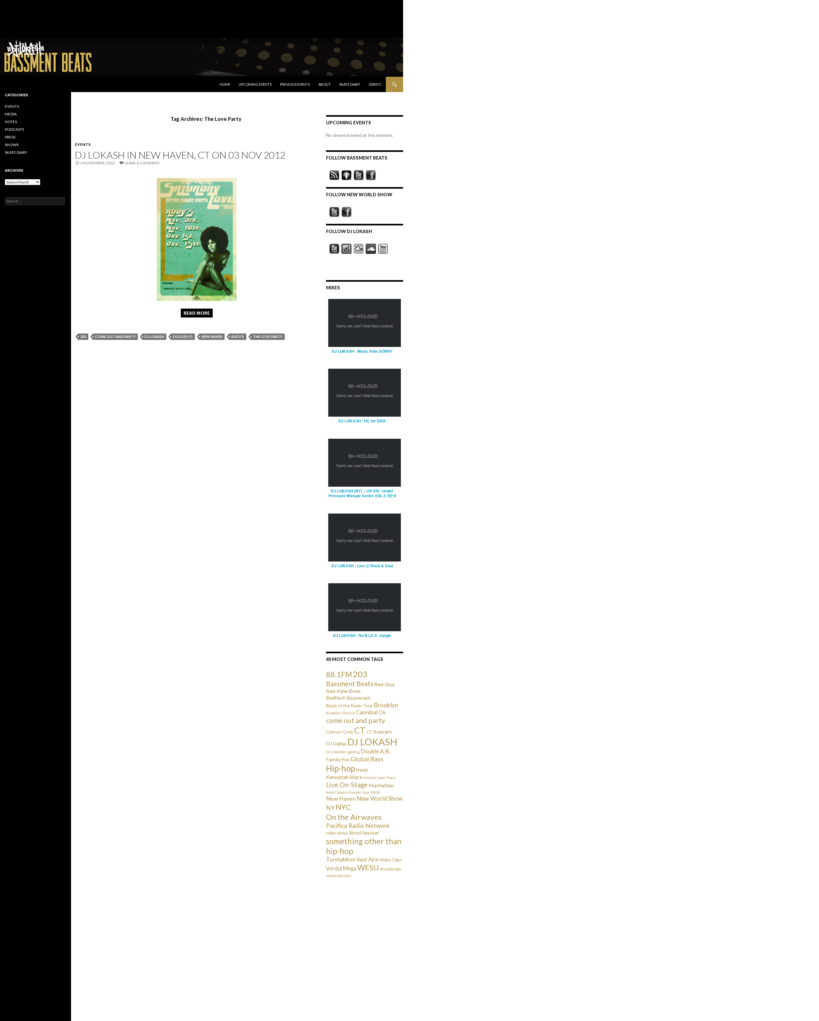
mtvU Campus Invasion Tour (348, 792)
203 (83, 336)
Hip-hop (340, 768)
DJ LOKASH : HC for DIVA (362, 421)
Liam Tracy (386, 777)
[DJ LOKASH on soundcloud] (371, 249)
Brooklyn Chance (340, 713)
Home (225, 84)
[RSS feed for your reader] (334, 175)
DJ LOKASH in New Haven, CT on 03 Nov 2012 (180, 155)
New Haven (212, 336)
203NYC (375, 84)
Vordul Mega (341, 868)
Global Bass (367, 759)
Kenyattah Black (344, 777)
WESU (368, 867)
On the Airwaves (354, 817)
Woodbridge (390, 869)
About (324, 84)
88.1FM (339, 674)
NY (330, 807)
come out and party (115, 336)
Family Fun (338, 759)
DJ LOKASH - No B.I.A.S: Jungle (362, 635)
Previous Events (295, 84)
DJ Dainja (336, 743)
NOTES (11, 121)
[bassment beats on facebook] (371, 175)
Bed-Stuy (384, 684)
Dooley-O (183, 336)
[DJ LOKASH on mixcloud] (359, 249)
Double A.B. (375, 751)
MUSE (375, 792)
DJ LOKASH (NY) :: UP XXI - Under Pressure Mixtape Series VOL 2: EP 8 (362, 493)
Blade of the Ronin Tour (349, 705)
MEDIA (11, 114)
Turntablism (340, 859)
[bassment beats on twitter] (359, 175)
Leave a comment (142, 163)
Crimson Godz (339, 731)
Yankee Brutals (339, 875)
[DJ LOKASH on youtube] (383, 249)
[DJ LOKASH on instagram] (346, 249)
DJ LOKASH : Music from (362, 351)
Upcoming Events (255, 84)
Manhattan (381, 785)
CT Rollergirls (379, 731)
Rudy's (237, 336)
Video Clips (390, 859)
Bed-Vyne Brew (343, 691)
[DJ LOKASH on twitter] (334, 249)
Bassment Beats (349, 683)
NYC (343, 807)
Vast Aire (367, 859)
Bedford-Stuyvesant (348, 698)
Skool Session (363, 832)
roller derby (337, 833)
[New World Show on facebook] (346, 212)
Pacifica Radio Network (357, 825)
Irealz (362, 769)
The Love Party (267, 336)
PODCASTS (14, 129)
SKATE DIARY (16, 152)
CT (359, 730)
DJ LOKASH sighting (343, 752)
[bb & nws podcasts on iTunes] (346, 175)
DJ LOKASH (154, 336)
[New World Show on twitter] (334, 212)
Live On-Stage (347, 785)
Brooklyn (386, 705)
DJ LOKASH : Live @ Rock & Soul (362, 566)
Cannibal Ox (371, 712)
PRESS (10, 137)
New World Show (379, 798)
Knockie (369, 777)
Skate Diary (349, 84)
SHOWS (12, 144)
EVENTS (83, 144)
